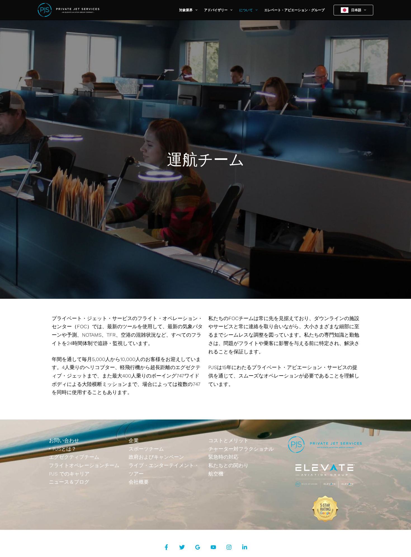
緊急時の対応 (223, 457)
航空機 (215, 474)
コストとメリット (228, 440)
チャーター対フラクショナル (241, 449)
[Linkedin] (244, 547)
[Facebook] (166, 547)
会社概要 (139, 482)
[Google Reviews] (198, 547)
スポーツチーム (146, 449)
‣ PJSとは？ (62, 449)
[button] (195, 10)
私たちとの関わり (228, 465)
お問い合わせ (64, 440)
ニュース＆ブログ (69, 482)
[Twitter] (182, 547)
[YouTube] (213, 547)
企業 (134, 440)
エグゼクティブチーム (74, 457)
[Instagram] (229, 547)
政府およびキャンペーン (156, 457)
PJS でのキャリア (69, 474)
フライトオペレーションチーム (84, 465)
